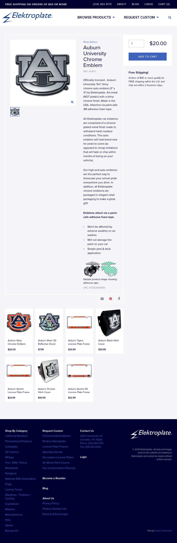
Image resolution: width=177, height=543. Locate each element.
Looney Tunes (13, 489)
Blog (135, 4)
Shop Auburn (90, 41)
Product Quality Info (55, 508)
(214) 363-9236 (93, 446)
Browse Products (94, 17)
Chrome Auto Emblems (57, 436)
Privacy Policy (51, 503)
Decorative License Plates (58, 457)
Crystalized (12, 504)
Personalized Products (18, 441)
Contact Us (87, 431)
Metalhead (11, 468)
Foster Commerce (163, 530)
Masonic (10, 509)
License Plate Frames (55, 446)
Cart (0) (164, 4)
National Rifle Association (20, 479)
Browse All (11, 530)
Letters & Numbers (16, 436)
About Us (48, 498)
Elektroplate (27, 17)
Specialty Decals (52, 452)
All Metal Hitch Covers (56, 462)
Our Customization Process (59, 468)
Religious (10, 473)
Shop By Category (16, 431)
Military (9, 457)
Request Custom (139, 17)
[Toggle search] (169, 17)
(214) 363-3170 (102, 4)
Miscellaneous (13, 514)
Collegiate (11, 446)
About (122, 4)
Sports (9, 525)
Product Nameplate (54, 441)
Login (149, 4)
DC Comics (12, 452)
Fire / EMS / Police (16, 462)
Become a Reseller (54, 478)
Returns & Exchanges (55, 514)
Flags (8, 484)
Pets (7, 520)
